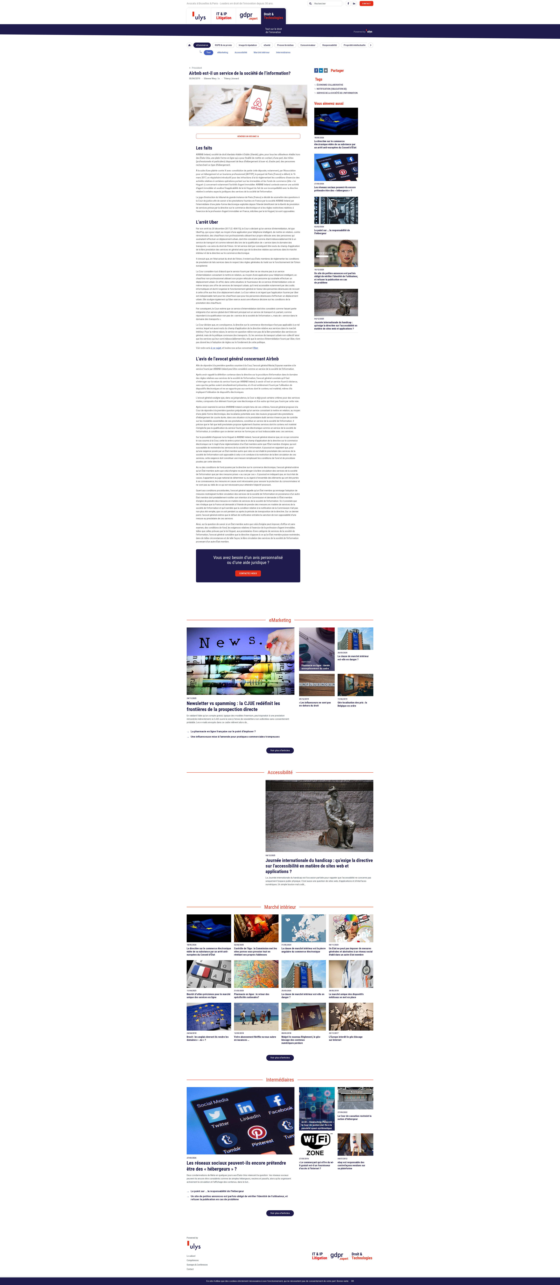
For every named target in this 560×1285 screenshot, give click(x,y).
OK (352, 1281)
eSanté (267, 45)
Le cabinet (191, 1256)
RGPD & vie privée (223, 45)
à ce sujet (216, 348)
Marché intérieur (262, 52)
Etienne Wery (210, 78)
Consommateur (307, 45)
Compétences (193, 1260)
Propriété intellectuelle (354, 45)
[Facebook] (348, 3)
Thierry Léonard (231, 78)
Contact (366, 3)
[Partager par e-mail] (326, 70)
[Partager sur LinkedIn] (321, 70)
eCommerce (202, 45)
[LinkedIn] (354, 3)
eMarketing (222, 52)
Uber (255, 348)
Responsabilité (329, 45)
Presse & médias (285, 45)
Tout (208, 52)
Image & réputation (248, 45)
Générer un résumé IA (248, 136)
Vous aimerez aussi (328, 103)
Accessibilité (241, 52)
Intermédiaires (283, 52)
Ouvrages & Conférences (197, 1264)
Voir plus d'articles (280, 750)
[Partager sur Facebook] (316, 70)
